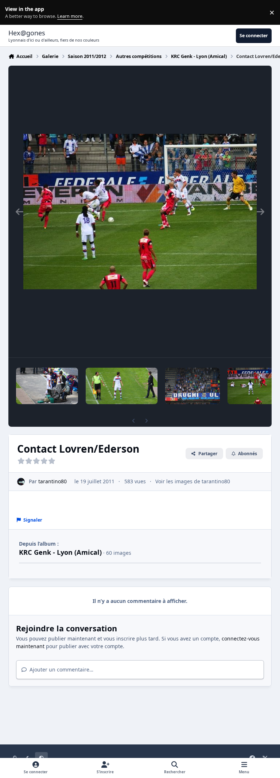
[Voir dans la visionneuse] (140, 211)
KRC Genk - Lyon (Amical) (60, 552)
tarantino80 (52, 481)
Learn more (14, 12)
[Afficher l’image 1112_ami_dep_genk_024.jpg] (122, 386)
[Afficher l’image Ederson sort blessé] (47, 386)
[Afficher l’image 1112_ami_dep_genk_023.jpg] (192, 386)
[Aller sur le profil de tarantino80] (21, 481)
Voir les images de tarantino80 (192, 481)
